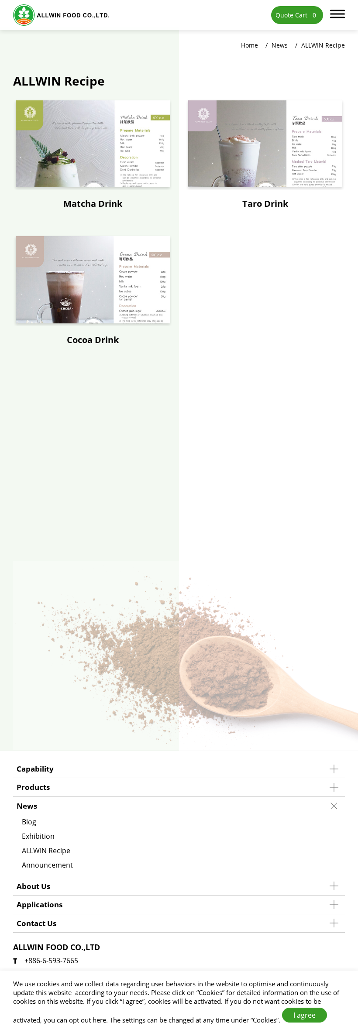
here (99, 1020)
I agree (304, 1015)
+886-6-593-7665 (51, 960)
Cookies (210, 992)
